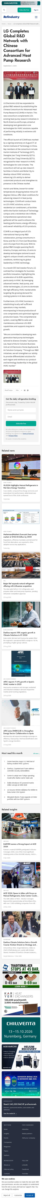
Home (4, 24)
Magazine (7, 1147)
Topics (6, 1151)
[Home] (11, 17)
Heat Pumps (8, 390)
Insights (6, 1134)
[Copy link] (21, 390)
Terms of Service (28, 434)
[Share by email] (25, 390)
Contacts (7, 1174)
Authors (6, 1155)
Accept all (29, 1195)
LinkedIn (25, 1165)
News (9, 24)
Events (6, 1138)
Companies (8, 1142)
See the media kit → (10, 1113)
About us (7, 1165)
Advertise (25, 1129)
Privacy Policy (13, 436)
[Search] (4, 10)
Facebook (25, 1169)
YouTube (25, 1174)
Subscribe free (24, 10)
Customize (18, 1195)
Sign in (36, 10)
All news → (36, 753)
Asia (17, 390)
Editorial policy (9, 1169)
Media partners (27, 1134)
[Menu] (36, 17)
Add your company (28, 1138)
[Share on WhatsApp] (28, 390)
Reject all (7, 1195)
